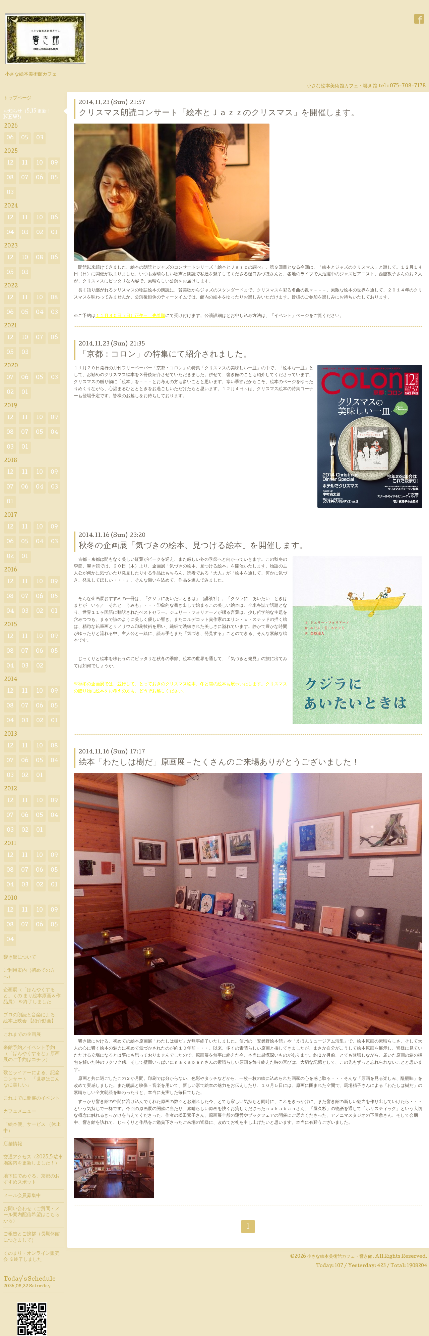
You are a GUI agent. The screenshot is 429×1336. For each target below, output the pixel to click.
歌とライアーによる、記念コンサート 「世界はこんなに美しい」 (31, 1079)
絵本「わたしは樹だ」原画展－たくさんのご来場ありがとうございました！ (219, 762)
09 (54, 163)
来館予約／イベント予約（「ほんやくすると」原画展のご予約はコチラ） (31, 1054)
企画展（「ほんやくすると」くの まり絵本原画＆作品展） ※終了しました (32, 996)
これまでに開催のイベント (31, 1098)
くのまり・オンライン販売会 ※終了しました (31, 1256)
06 (10, 138)
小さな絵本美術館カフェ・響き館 (339, 1256)
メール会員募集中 (22, 1196)
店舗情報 (12, 1144)
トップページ (17, 98)
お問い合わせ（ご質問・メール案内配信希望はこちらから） (31, 1215)
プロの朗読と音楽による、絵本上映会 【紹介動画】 (31, 1018)
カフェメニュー (19, 1111)
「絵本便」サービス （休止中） (32, 1128)
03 (39, 138)
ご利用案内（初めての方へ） (29, 973)
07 (24, 178)
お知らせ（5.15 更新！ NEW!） (27, 114)
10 (39, 163)
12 (10, 163)
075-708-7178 (408, 86)
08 (10, 178)
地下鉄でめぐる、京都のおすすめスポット (31, 1179)
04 (10, 233)
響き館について (19, 957)
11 (25, 163)
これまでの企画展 (22, 1035)
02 (39, 233)
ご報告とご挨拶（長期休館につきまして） (31, 1237)
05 (24, 138)
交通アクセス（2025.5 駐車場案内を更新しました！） (33, 1160)
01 (54, 233)
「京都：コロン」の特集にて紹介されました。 (165, 354)
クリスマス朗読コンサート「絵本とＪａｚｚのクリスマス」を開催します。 (219, 113)
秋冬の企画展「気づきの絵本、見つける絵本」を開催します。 (193, 546)
